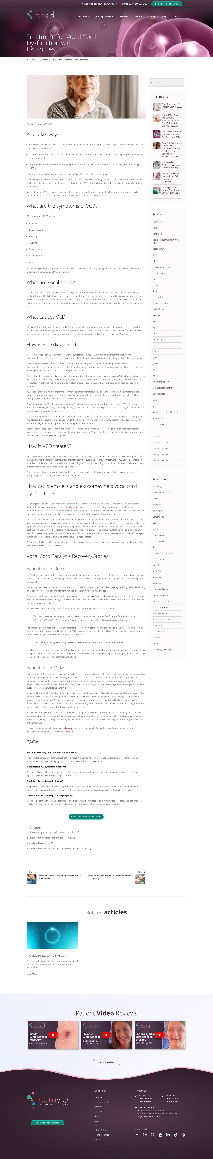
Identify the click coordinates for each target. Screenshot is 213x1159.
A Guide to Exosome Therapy (46, 955)
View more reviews (106, 1062)
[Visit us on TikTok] (176, 1135)
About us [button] (139, 16)
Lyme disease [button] (158, 559)
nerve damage (159, 393)
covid (155, 279)
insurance (157, 333)
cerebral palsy (159, 273)
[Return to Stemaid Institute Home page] (41, 16)
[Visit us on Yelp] (184, 1135)
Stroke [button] (155, 643)
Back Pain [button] (157, 504)
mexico (156, 369)
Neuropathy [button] (158, 583)
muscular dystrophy (161, 381)
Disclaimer (99, 1139)
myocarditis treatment (162, 387)
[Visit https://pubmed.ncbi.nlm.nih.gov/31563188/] (91, 848)
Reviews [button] (124, 16)
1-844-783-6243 (145, 1098)
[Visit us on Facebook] (137, 1135)
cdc (154, 261)
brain (155, 255)
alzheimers (157, 233)
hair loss (156, 315)
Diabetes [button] (156, 529)
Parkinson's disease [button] (161, 601)
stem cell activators (161, 442)
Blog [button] (153, 16)
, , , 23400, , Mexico (158, 1113)
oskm (155, 400)
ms (154, 375)
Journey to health (101, 1102)
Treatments (99, 1097)
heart (155, 321)
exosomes (82, 507)
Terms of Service (101, 1134)
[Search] (185, 82)
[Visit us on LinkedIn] (168, 1135)
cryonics (156, 285)
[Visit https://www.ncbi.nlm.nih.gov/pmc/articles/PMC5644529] (78, 832)
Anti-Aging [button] (157, 486)
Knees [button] (155, 547)
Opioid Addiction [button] (160, 589)
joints (155, 345)
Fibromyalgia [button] (158, 535)
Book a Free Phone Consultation (86, 816)
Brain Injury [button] (157, 510)
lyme (155, 357)
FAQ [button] (164, 16)
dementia (157, 291)
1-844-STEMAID (145, 1101)
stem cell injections (161, 448)
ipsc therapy (158, 339)
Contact (97, 1125)
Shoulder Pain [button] (159, 631)
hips (154, 327)
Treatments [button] (83, 16)
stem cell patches (160, 454)
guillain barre (158, 309)
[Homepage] (28, 59)
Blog (33, 59)
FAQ (96, 1120)
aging (155, 227)
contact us (68, 731)
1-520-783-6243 (110, 3)
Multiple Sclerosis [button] (160, 565)
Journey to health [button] (104, 16)
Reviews (98, 1106)
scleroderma (158, 424)
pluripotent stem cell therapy (165, 412)
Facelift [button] (156, 637)
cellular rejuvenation (161, 267)
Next (140, 872)
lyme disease (158, 363)
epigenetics (158, 297)
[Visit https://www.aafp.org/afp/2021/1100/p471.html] (74, 837)
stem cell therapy (65, 728)
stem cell (156, 436)
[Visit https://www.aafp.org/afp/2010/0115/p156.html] (52, 843)
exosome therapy (160, 303)
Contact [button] (176, 16)
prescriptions (158, 418)
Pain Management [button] (160, 595)
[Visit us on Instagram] (145, 1135)
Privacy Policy (100, 1130)
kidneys (156, 351)
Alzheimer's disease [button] (161, 492)
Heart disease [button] (159, 541)
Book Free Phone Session (167, 3)
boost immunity (159, 248)
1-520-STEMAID (172, 1101)
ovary (155, 406)
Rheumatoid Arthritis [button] (162, 619)
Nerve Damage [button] (159, 577)
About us (98, 1111)
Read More (32, 974)
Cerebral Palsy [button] (159, 516)
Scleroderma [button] (158, 625)
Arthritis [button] (156, 498)
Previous (33, 872)
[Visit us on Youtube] (161, 1135)
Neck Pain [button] (157, 571)
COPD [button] (155, 522)
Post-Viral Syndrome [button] (161, 607)
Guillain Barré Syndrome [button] (163, 553)
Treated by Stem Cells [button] (162, 649)
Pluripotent (71, 507)
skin (154, 430)
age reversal (158, 221)
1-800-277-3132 (140, 3)
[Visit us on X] (153, 1135)
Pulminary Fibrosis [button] (161, 613)
